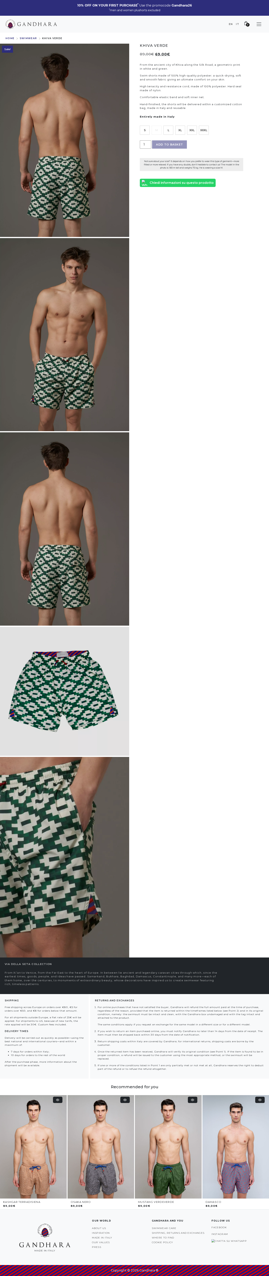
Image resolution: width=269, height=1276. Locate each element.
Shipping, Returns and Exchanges (178, 1232)
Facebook (218, 1227)
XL (180, 130)
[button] (259, 24)
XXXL (203, 130)
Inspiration (101, 1232)
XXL (192, 130)
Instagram (219, 1234)
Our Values (101, 1242)
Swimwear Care (164, 1228)
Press (96, 1247)
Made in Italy (102, 1237)
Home (10, 38)
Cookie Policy (162, 1242)
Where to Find (163, 1237)
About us (99, 1228)
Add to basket (169, 144)
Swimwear (28, 38)
